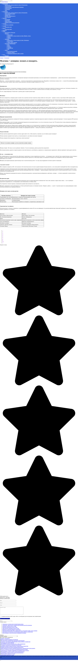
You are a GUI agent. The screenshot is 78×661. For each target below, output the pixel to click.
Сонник (4, 26)
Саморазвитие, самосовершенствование (14, 7)
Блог (8, 44)
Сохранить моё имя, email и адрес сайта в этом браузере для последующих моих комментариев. (21, 616)
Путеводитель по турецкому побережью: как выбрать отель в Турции (14, 650)
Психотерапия (8, 6)
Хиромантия (10, 48)
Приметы (4, 30)
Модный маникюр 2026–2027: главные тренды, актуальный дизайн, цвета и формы (19, 630)
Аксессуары (10, 34)
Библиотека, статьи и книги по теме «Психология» (16, 5)
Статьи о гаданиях (9, 24)
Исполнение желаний (12, 51)
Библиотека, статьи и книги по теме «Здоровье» (18, 40)
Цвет (6, 10)
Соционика (7, 9)
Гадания (4, 23)
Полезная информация (10, 43)
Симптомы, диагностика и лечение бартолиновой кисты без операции (17, 625)
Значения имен (8, 29)
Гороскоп (4, 18)
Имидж (8, 37)
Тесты (3, 54)
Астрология (7, 19)
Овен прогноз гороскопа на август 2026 (10, 628)
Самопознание (8, 8)
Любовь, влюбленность (10, 16)
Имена (3, 28)
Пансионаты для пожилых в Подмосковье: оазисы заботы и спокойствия (17, 631)
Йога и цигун (10, 41)
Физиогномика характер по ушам (7, 654)
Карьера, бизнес (11, 52)
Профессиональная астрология (12, 22)
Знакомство (7, 14)
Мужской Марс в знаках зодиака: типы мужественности (11, 652)
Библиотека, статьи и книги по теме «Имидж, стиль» (19, 35)
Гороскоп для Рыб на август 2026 (9, 626)
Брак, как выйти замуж (10, 13)
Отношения (5, 11)
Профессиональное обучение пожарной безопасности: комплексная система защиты (17, 648)
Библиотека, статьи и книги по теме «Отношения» (16, 12)
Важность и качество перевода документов (11, 629)
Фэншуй (6, 55)
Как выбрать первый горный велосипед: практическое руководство (14, 646)
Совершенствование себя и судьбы (15, 53)
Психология (5, 3)
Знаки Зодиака (8, 21)
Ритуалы (9, 46)
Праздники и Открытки (10, 32)
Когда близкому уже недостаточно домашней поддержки (14, 632)
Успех (6, 50)
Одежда (9, 38)
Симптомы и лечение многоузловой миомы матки (12, 624)
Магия (8, 45)
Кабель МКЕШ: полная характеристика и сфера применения (12, 643)
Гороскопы (7, 20)
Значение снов (8, 27)
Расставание (8, 17)
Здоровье (7, 39)
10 (2, 241)
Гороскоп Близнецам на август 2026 (9, 627)
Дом (8, 49)
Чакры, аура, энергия (12, 42)
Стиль (3, 31)
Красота (7, 33)
